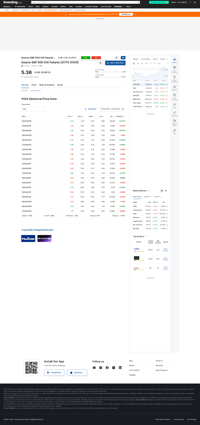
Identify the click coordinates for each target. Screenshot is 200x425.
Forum (60, 85)
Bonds (155, 59)
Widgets (132, 375)
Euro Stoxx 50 (137, 92)
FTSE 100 (136, 84)
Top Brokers (138, 236)
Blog (131, 361)
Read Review (165, 250)
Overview (24, 90)
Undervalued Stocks (65, 10)
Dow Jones (137, 103)
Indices (135, 59)
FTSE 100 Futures (139, 106)
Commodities (145, 59)
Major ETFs (16, 10)
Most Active (137, 196)
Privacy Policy (179, 419)
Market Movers (140, 191)
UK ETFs (39, 10)
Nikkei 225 (136, 99)
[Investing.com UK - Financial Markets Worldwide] (13, 2)
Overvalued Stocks (80, 10)
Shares (162, 59)
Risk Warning (192, 419)
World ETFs (25, 10)
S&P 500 (136, 95)
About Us (159, 361)
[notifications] (190, 2)
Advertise (159, 365)
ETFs (7, 10)
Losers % (157, 196)
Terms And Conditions (162, 419)
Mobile (131, 365)
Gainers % (147, 196)
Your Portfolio (134, 370)
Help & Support (161, 370)
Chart (34, 85)
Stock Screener (106, 6)
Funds (33, 10)
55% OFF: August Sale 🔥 (159, 2)
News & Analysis (46, 85)
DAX (134, 88)
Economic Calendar (91, 6)
